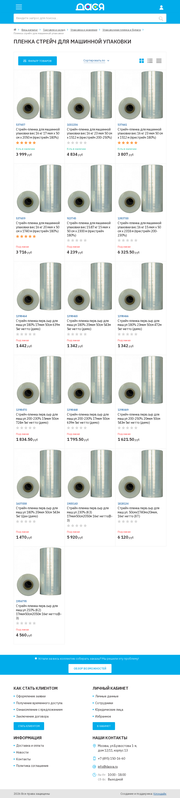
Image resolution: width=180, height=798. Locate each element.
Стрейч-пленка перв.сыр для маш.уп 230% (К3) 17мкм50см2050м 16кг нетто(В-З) (90, 514)
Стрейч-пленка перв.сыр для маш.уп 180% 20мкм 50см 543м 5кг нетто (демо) (89, 325)
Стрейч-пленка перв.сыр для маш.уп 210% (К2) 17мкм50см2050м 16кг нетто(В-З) (39, 612)
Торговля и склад (54, 29)
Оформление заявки (31, 696)
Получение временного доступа (39, 703)
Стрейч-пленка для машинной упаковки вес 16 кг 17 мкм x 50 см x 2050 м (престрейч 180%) (38, 133)
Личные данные (107, 696)
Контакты (23, 759)
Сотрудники (104, 703)
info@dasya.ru (108, 767)
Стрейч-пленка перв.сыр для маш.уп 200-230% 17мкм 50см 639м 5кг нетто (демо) (88, 418)
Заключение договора (32, 716)
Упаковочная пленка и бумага (122, 29)
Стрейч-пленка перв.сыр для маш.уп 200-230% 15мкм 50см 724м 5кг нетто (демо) (37, 418)
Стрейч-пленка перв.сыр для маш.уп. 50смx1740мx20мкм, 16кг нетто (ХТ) (138, 512)
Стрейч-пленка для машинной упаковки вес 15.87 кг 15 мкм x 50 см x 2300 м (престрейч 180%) (89, 229)
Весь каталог (30, 29)
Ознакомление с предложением (39, 710)
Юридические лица (109, 710)
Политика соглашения (32, 766)
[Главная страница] (15, 30)
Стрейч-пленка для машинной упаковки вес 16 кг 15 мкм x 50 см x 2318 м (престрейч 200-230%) (139, 229)
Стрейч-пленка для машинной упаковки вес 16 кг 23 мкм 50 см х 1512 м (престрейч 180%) (140, 133)
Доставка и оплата (30, 746)
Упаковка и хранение (83, 29)
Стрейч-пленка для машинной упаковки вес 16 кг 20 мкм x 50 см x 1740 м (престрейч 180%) (38, 227)
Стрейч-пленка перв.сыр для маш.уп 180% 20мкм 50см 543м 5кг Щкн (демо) (38, 512)
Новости (22, 752)
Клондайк (159, 794)
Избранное (103, 716)
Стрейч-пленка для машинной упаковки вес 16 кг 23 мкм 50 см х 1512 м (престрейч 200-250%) (89, 133)
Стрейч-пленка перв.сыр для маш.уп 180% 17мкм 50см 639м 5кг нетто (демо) (38, 325)
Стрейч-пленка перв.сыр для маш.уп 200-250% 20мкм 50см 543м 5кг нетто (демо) (139, 418)
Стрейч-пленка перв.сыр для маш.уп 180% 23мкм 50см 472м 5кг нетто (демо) (140, 325)
